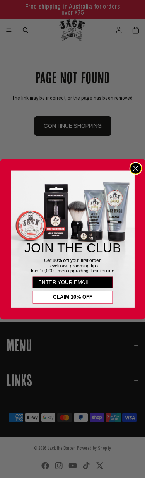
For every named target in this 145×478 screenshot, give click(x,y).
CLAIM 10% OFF (72, 297)
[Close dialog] (135, 168)
